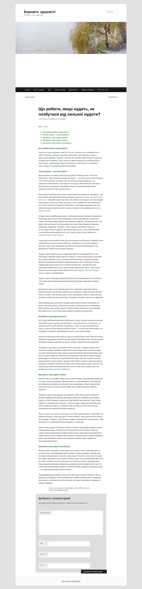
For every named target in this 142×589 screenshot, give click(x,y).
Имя (43, 543)
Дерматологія (73, 90)
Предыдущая (29, 97)
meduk (63, 119)
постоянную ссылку (61, 490)
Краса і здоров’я (39, 90)
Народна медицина (87, 90)
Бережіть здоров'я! (40, 11)
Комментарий (45, 513)
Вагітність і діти (103, 90)
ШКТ (80, 488)
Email (43, 554)
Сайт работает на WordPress (71, 581)
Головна (27, 90)
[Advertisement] (71, 70)
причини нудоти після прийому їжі (58, 369)
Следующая (113, 97)
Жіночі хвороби (60, 90)
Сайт (41, 565)
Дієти (49, 90)
